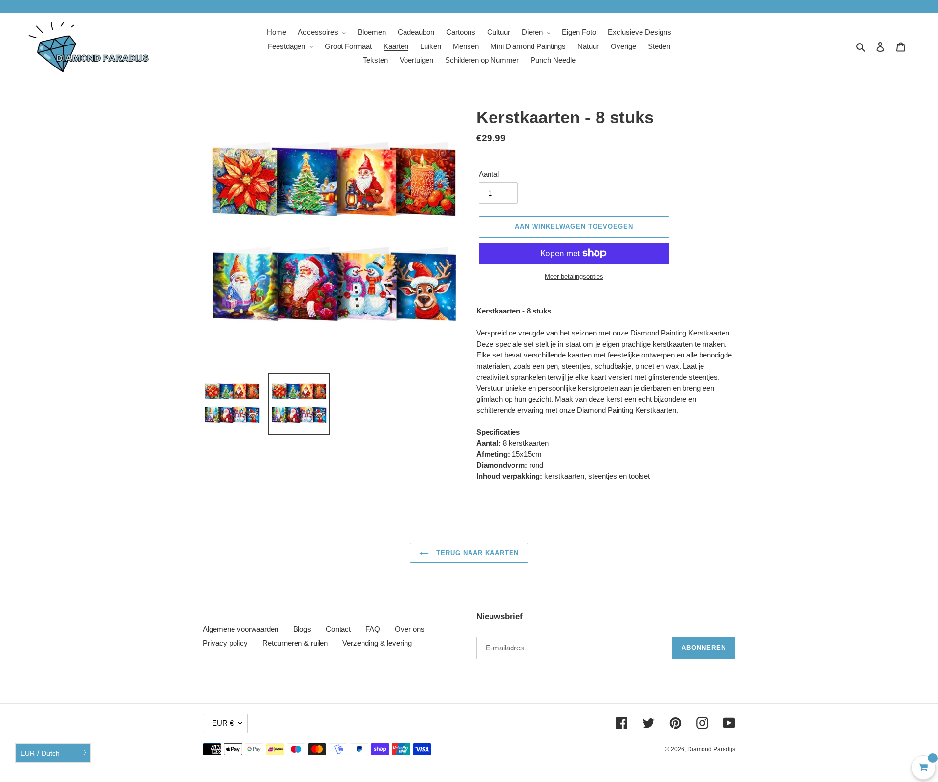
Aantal (489, 174)
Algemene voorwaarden (240, 629)
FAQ (372, 629)
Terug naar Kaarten (476, 553)
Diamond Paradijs (711, 749)
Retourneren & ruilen (295, 643)
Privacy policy (225, 643)
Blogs (302, 629)
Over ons (410, 629)
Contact (338, 629)
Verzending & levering (377, 643)
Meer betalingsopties (574, 276)
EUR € (223, 723)
